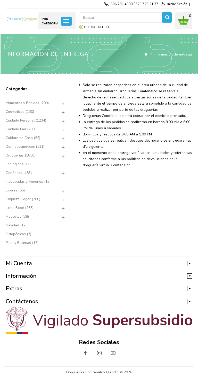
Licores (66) (15, 190)
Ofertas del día (97, 27)
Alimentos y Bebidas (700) (27, 102)
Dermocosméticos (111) (25, 146)
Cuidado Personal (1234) (26, 120)
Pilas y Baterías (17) (22, 242)
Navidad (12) (16, 225)
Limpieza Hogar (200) (23, 199)
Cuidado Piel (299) (21, 129)
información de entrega (173, 54)
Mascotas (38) (17, 216)
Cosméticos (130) (20, 111)
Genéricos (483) (19, 172)
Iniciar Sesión (177, 4)
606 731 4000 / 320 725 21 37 (134, 4)
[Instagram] (99, 356)
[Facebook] (85, 356)
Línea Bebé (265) (20, 207)
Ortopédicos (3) (18, 234)
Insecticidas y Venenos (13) (28, 181)
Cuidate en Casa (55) (23, 137)
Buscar (167, 17)
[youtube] (113, 356)
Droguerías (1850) (20, 155)
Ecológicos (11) (18, 164)
